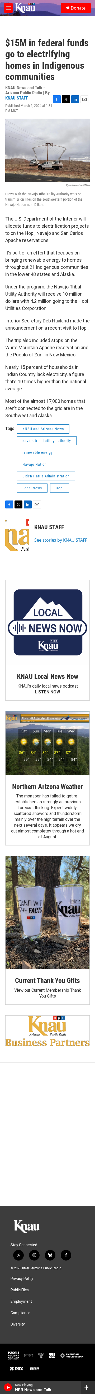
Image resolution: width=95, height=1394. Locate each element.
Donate (78, 8)
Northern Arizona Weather (47, 787)
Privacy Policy (22, 1279)
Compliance (20, 1313)
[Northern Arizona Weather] (47, 743)
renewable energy (37, 452)
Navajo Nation (34, 464)
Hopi (60, 488)
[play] (8, 1387)
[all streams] (88, 1387)
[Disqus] (47, 1134)
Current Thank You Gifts (47, 981)
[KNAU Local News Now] (47, 622)
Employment (21, 1302)
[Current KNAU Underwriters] (47, 1031)
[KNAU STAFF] (17, 535)
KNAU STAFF (16, 98)
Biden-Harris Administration (46, 476)
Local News (32, 488)
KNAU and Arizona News (43, 429)
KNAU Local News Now (47, 676)
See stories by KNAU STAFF (60, 540)
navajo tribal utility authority (46, 441)
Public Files (20, 1290)
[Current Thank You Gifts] (47, 912)
